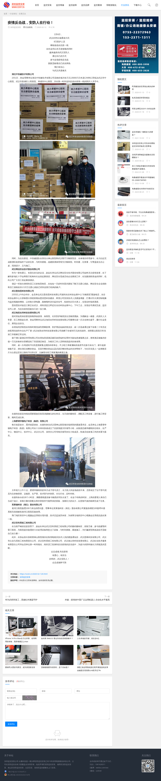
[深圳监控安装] (14, 7)
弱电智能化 (111, 5)
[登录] (156, 5)
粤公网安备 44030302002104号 (18, 775)
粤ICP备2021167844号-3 (17, 772)
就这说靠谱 (130, 258)
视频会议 (32, 515)
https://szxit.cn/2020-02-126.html (34, 574)
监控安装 (48, 5)
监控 (12, 302)
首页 (37, 5)
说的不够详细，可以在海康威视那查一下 (141, 212)
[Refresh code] (29, 697)
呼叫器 (40, 508)
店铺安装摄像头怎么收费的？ (137, 240)
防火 (50, 530)
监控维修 (60, 5)
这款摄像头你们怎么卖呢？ (136, 221)
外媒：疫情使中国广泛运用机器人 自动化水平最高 (87, 599)
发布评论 (11, 724)
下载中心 (138, 5)
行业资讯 (125, 5)
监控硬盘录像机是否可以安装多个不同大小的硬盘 (141, 249)
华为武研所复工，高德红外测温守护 (21, 599)
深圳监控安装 (25, 577)
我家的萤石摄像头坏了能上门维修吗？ (141, 231)
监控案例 (98, 5)
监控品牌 (85, 5)
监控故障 (73, 5)
